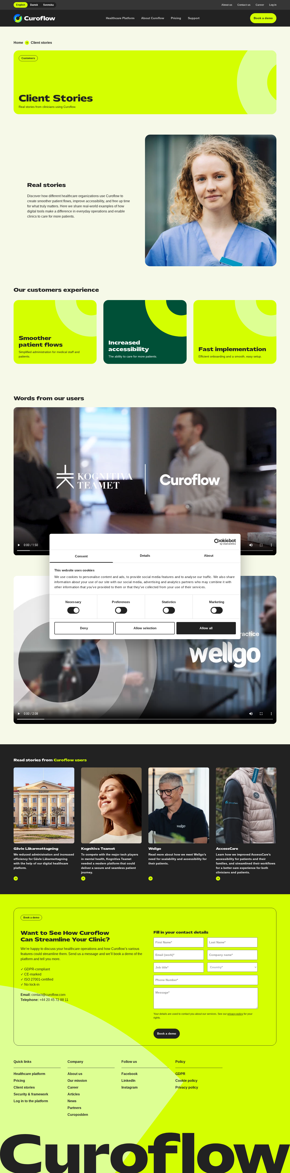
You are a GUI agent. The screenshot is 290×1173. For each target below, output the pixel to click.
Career (260, 4)
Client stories (24, 1087)
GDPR (180, 1074)
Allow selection (145, 628)
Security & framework (31, 1094)
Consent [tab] (81, 556)
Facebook (129, 1074)
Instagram (129, 1087)
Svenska (48, 4)
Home (18, 42)
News (72, 1101)
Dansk (34, 4)
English (20, 4)
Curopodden (78, 1114)
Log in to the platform (31, 1101)
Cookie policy (186, 1080)
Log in (272, 4)
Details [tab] (145, 555)
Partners (74, 1108)
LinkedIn (128, 1080)
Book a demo (263, 18)
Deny (84, 628)
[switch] (121, 610)
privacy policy (235, 1013)
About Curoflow (152, 18)
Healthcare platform (29, 1074)
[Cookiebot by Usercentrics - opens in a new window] (217, 541)
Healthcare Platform (120, 18)
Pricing (176, 18)
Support (194, 18)
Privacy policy (186, 1087)
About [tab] (208, 555)
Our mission (77, 1080)
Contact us (244, 4)
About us (226, 4)
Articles (74, 1094)
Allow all (206, 628)
